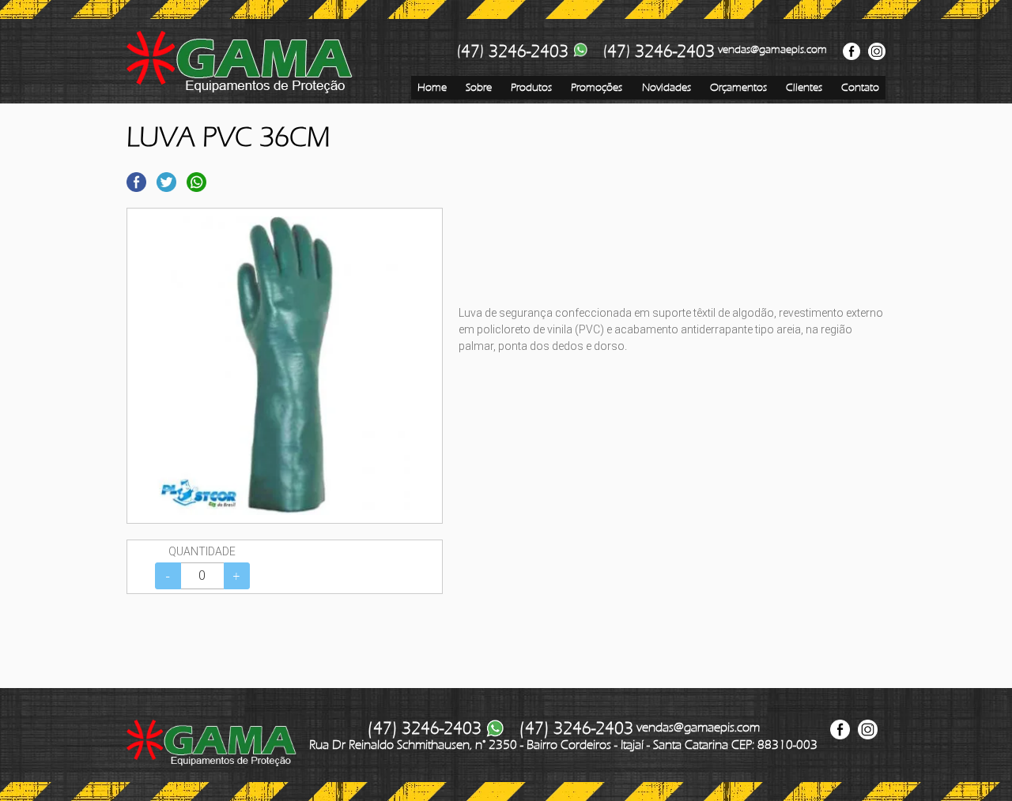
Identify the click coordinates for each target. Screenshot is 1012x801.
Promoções (596, 87)
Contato (860, 87)
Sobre (479, 87)
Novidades (666, 87)
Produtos (531, 87)
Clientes (804, 87)
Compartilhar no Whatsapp (196, 182)
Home (432, 87)
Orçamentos (738, 87)
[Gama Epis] (239, 62)
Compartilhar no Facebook (136, 182)
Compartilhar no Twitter (166, 182)
